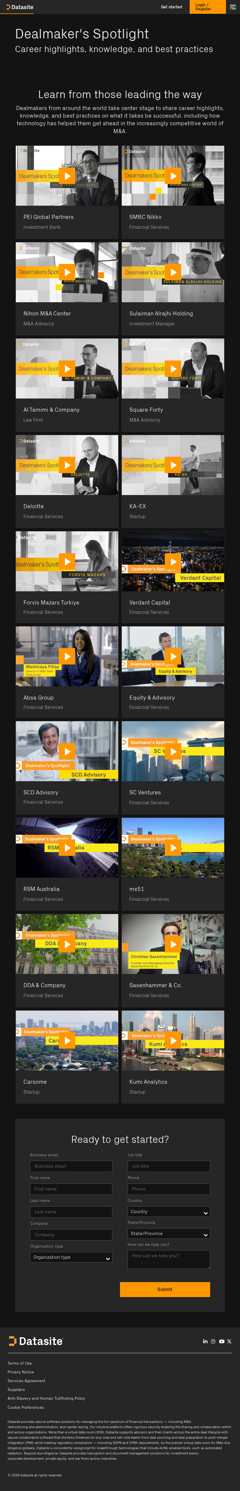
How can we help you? (148, 1245)
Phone (133, 1178)
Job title (135, 1155)
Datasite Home (20, 7)
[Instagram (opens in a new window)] (213, 1341)
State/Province (141, 1223)
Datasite (14, 1421)
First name (40, 1178)
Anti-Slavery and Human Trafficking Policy (46, 1398)
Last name (40, 1201)
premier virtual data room (190, 1442)
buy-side (102, 1437)
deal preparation (190, 1437)
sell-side (123, 1437)
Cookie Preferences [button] (26, 1408)
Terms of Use (20, 1363)
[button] (171, 7)
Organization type (46, 1246)
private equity (55, 1458)
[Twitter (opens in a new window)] (229, 1341)
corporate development (26, 1458)
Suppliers (16, 1390)
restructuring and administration (33, 1427)
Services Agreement (26, 1381)
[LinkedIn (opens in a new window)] (205, 1341)
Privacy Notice (21, 1372)
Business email (44, 1155)
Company (39, 1224)
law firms (82, 1458)
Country (135, 1201)
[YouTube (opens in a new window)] (221, 1341)
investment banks (184, 1453)
